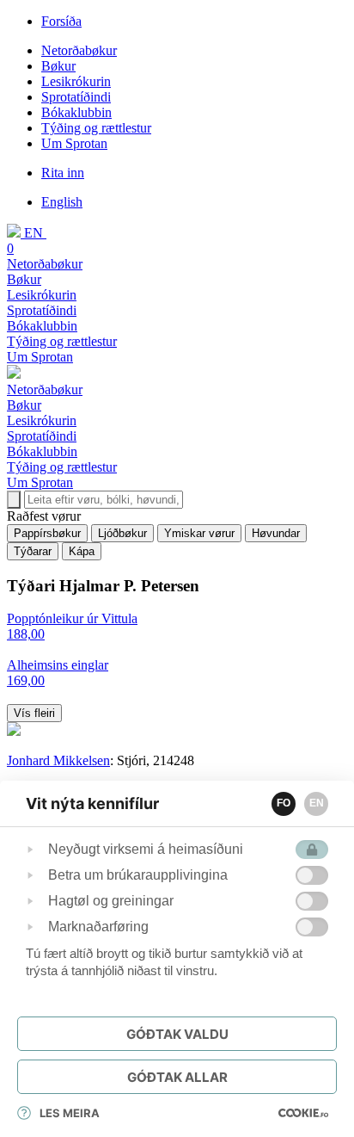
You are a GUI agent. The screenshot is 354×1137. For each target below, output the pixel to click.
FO (283, 803)
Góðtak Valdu (177, 1034)
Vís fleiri (34, 713)
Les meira (70, 1113)
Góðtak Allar (177, 1077)
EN (316, 803)
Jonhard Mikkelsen (58, 760)
